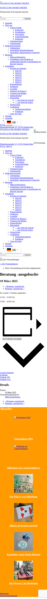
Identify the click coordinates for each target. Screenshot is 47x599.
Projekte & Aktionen (18, 68)
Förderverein (15, 105)
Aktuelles (9, 118)
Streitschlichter (16, 96)
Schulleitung (20, 32)
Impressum (4, 593)
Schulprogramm (16, 41)
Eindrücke (19, 39)
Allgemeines (15, 48)
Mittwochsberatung (17, 57)
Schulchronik (15, 43)
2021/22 (18, 80)
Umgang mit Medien (18, 93)
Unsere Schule (16, 28)
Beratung (8, 55)
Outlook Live (5, 379)
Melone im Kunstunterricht (23, 525)
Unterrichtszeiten (21, 37)
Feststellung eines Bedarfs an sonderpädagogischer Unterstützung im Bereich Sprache (25, 61)
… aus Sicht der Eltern (24, 102)
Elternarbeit (14, 98)
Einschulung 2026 (23, 439)
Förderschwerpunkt (12, 46)
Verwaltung (19, 34)
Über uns (8, 25)
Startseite (8, 23)
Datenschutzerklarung (8, 596)
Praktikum (19, 111)
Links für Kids (16, 114)
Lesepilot (13, 89)
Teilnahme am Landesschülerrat (23, 468)
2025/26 (18, 71)
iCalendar (4, 375)
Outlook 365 (5, 377)
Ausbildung (14, 107)
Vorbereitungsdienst (23, 109)
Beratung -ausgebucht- (14, 286)
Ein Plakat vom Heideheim (23, 496)
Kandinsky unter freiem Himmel (23, 554)
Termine (8, 116)
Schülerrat (14, 86)
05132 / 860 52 (6, 146)
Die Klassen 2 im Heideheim (23, 583)
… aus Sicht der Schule (24, 100)
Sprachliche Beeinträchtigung (21, 50)
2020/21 (18, 82)
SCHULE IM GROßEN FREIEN (13, 8)
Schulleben (9, 66)
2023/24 (18, 75)
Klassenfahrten (16, 84)
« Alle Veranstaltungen (9, 264)
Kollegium (19, 30)
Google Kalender (7, 373)
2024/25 (18, 73)
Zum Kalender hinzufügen (12, 339)
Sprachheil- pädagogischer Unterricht (24, 53)
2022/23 (18, 77)
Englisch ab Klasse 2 (18, 91)
